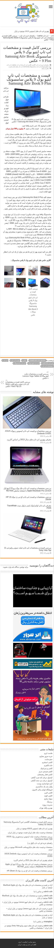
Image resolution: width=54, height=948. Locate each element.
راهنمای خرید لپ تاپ (27, 36)
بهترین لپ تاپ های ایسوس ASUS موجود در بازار (34, 828)
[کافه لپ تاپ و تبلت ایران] (27, 13)
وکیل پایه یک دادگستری (44, 787)
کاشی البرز (48, 793)
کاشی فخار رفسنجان (44, 775)
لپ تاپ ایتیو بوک (34, 363)
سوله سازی (48, 799)
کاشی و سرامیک (46, 768)
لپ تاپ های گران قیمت (16, 66)
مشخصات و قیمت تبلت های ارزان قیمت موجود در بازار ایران (27, 31)
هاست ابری (48, 753)
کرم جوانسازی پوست (44, 784)
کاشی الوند (48, 796)
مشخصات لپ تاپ (47, 366)
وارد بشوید (7, 567)
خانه (52, 36)
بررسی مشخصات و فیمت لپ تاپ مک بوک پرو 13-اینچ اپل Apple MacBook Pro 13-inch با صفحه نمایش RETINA (27, 489)
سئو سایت (48, 759)
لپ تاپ (5, 360)
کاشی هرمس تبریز (45, 771)
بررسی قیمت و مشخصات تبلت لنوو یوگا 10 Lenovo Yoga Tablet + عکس (35, 375)
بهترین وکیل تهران (45, 808)
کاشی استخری (47, 762)
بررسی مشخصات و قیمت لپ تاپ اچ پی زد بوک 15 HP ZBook (29, 871)
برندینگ (49, 802)
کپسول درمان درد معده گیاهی (41, 781)
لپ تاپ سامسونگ (19, 363)
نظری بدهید (45, 68)
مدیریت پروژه (47, 805)
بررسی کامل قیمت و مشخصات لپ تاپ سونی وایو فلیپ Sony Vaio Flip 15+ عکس (18, 383)
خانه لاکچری (48, 765)
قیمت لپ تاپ (15, 360)
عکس (24, 360)
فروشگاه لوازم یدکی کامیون (42, 790)
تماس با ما (37, 892)
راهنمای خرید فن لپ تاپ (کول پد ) (39, 843)
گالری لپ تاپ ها (26, 65)
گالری (33, 65)
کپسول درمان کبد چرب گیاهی (41, 778)
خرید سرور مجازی (45, 756)
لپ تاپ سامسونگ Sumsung (32, 66)
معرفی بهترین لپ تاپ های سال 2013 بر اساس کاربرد (29, 439)
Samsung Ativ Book (37, 360)
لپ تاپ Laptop (42, 36)
